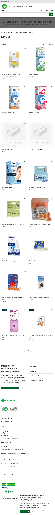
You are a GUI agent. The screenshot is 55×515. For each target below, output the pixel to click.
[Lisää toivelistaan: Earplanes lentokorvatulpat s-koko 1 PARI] (24, 198)
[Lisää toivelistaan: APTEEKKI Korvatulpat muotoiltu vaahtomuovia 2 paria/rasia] (24, 48)
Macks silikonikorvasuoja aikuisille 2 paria (40, 261)
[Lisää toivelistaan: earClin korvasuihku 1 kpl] (24, 161)
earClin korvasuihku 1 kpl (9, 187)
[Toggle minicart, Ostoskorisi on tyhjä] (52, 10)
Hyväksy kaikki (25, 512)
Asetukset (48, 512)
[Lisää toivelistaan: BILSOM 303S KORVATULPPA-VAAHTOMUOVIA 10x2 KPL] (51, 123)
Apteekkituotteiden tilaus (38, 380)
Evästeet (3, 465)
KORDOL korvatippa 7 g (8, 261)
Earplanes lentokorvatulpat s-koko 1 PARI (13, 224)
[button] (27, 40)
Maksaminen (34, 371)
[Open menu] (3, 10)
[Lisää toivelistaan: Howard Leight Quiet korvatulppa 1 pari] (51, 198)
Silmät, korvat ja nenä (21, 32)
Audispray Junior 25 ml (8, 112)
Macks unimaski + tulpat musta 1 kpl (39, 297)
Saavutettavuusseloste (7, 475)
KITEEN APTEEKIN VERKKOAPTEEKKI (20, 6)
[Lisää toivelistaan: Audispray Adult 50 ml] (51, 48)
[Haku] (51, 14)
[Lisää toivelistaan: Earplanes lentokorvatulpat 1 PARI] (51, 161)
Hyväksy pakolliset (37, 512)
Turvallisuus (34, 366)
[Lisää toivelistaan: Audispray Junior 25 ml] (24, 86)
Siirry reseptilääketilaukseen (10, 388)
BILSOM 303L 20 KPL (7, 149)
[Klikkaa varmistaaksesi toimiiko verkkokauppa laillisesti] (27, 488)
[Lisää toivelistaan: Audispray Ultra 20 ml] (51, 86)
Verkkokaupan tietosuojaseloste (9, 463)
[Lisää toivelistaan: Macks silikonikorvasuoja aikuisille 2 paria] (51, 235)
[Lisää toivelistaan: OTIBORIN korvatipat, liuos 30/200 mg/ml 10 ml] (51, 310)
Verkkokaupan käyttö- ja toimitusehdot (11, 467)
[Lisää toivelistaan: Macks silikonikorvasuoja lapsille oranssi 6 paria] (24, 271)
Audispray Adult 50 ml (35, 74)
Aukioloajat (4, 1)
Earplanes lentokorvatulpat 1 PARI (38, 187)
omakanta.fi (4, 379)
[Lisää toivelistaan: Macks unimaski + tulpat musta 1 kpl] (51, 271)
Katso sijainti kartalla (6, 421)
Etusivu (3, 32)
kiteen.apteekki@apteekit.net (9, 498)
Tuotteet (10, 32)
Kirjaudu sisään (45, 10)
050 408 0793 (4, 446)
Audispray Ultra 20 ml (35, 112)
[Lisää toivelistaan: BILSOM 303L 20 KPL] (24, 123)
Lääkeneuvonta (34, 376)
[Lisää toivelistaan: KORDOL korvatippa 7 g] (24, 235)
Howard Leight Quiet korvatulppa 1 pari (39, 224)
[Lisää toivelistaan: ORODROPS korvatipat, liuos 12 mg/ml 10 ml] (24, 310)
